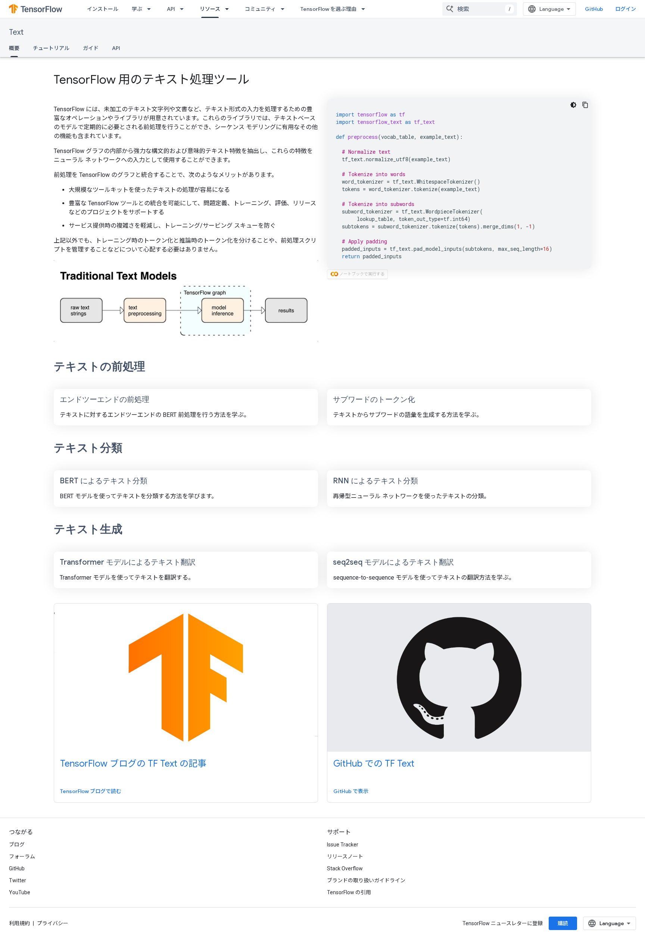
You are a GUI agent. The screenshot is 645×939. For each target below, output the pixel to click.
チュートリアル (51, 48)
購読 (563, 923)
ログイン (625, 9)
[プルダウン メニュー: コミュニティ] (285, 9)
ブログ (17, 845)
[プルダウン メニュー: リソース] (229, 9)
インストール (102, 9)
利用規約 (19, 923)
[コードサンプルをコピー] (585, 105)
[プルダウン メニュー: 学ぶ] (151, 9)
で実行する (361, 274)
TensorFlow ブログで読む (90, 791)
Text (16, 32)
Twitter (17, 880)
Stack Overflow (345, 868)
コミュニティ (260, 9)
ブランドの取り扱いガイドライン (366, 880)
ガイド (91, 48)
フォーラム (22, 857)
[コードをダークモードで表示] (573, 105)
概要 (14, 48)
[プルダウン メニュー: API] (184, 9)
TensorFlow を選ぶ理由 (328, 9)
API (171, 9)
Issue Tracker (342, 845)
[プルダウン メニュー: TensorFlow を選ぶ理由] (365, 9)
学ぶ (137, 9)
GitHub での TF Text (373, 763)
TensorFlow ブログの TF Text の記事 (133, 763)
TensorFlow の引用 (349, 892)
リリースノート (345, 857)
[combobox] (479, 9)
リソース (210, 9)
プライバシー (52, 923)
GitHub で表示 (350, 791)
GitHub (594, 9)
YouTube (19, 892)
